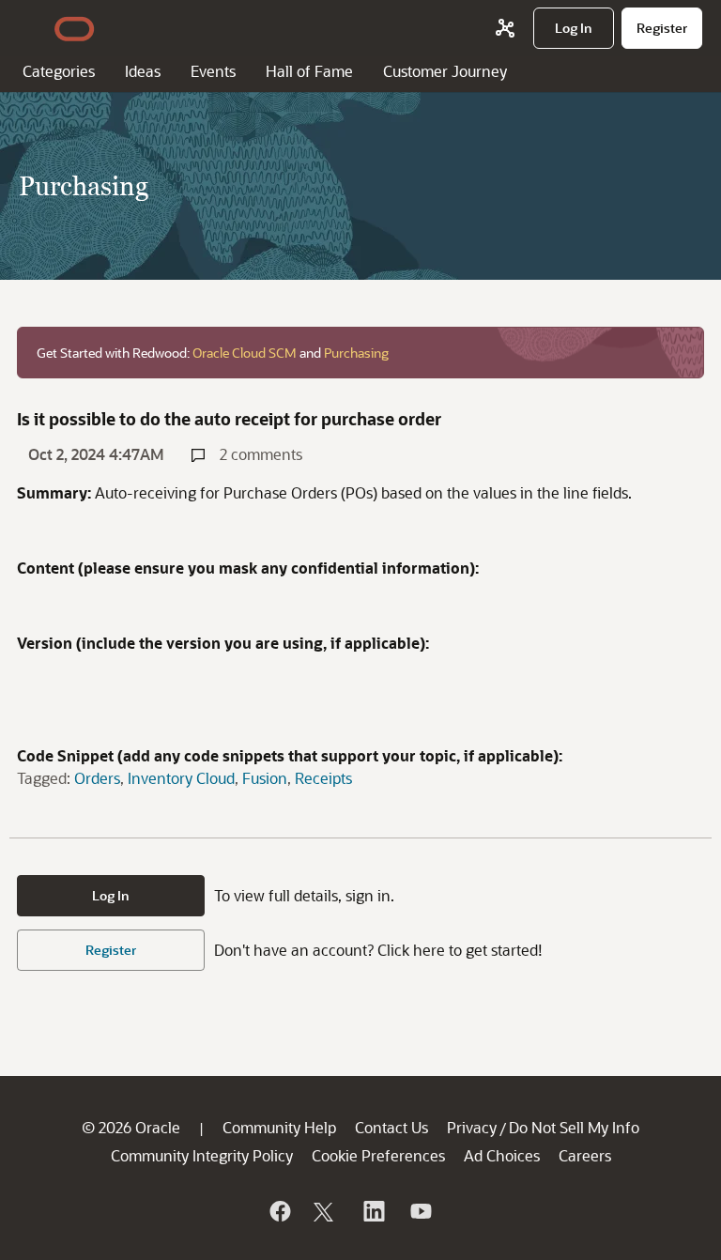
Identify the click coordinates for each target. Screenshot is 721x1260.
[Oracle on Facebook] (279, 1211)
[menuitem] (573, 28)
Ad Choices (502, 1155)
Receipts (323, 778)
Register (110, 950)
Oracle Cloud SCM (244, 352)
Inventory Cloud (181, 778)
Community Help (279, 1127)
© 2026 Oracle (131, 1127)
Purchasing (356, 352)
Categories (59, 71)
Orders (97, 778)
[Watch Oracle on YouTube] (419, 1211)
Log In (111, 895)
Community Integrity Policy (202, 1155)
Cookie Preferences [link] (378, 1155)
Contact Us (391, 1127)
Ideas (143, 71)
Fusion (264, 778)
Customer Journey (445, 71)
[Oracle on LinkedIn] (372, 1211)
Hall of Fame (309, 71)
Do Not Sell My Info (574, 1127)
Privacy (472, 1127)
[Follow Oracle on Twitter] (326, 1211)
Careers (585, 1155)
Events (213, 71)
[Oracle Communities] (505, 28)
